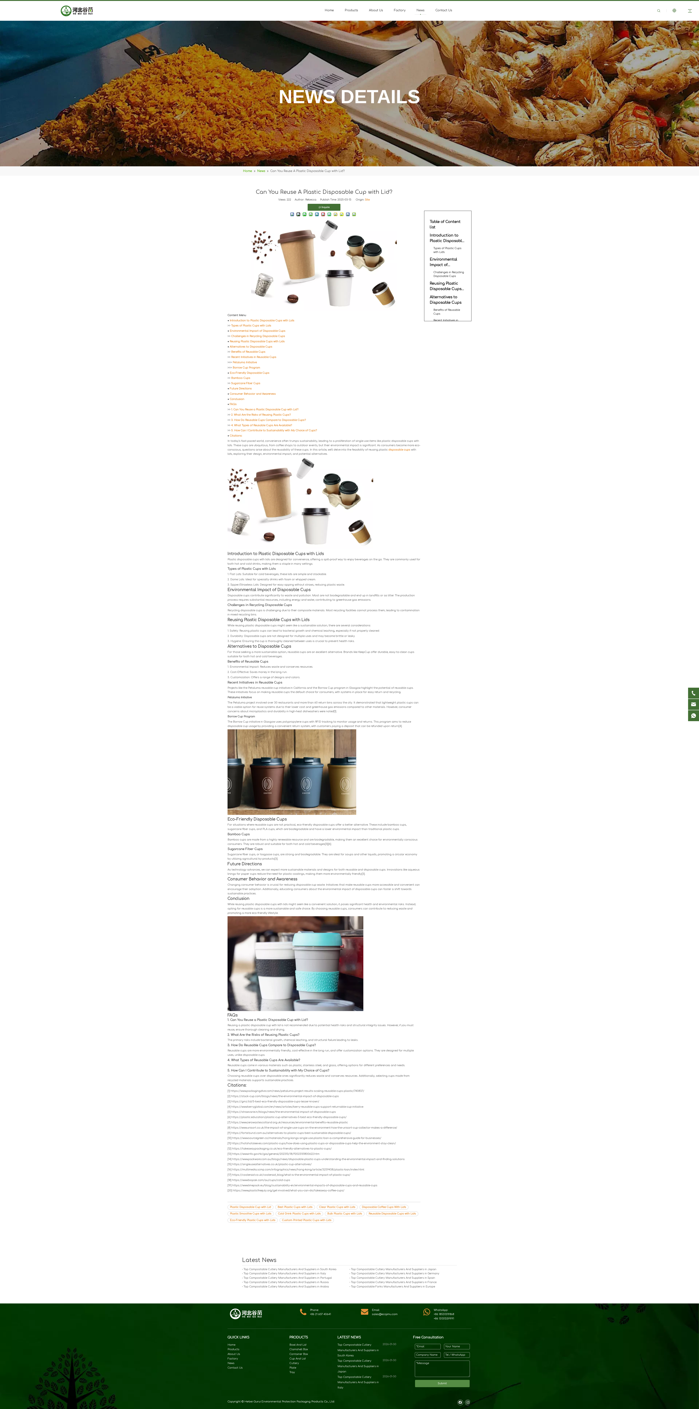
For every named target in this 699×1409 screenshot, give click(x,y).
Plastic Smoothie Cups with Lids (250, 1213)
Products (351, 10)
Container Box (298, 1354)
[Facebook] (460, 1402)
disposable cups (399, 449)
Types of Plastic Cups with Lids (251, 325)
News (420, 10)
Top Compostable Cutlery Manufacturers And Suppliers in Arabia (286, 1286)
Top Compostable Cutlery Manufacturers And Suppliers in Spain (393, 1278)
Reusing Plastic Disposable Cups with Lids (257, 341)
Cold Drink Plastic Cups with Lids (299, 1213)
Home (329, 10)
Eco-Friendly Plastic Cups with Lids (252, 1220)
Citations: (236, 435)
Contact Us (443, 10)
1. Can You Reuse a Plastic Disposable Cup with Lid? (264, 409)
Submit (442, 1383)
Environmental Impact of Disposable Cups (257, 331)
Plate (292, 1367)
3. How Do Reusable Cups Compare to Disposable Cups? (268, 420)
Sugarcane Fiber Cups (245, 383)
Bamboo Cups (240, 378)
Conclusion (237, 399)
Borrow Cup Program (246, 367)
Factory (400, 10)
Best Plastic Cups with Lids (295, 1207)
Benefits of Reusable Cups (248, 351)
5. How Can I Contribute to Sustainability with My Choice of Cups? (274, 430)
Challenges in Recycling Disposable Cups (258, 336)
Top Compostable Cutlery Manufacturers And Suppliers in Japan (393, 1269)
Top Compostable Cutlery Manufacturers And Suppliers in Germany (395, 1273)
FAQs (233, 404)
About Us (376, 10)
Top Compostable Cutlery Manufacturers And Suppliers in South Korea (290, 1269)
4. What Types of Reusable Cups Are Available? (261, 425)
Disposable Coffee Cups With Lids (384, 1207)
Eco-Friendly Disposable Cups (249, 373)
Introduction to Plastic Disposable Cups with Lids (262, 320)
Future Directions (241, 388)
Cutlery (294, 1363)
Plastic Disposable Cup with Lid (250, 1207)
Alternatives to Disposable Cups (251, 346)
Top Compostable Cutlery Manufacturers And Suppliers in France (394, 1282)
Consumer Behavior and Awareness (253, 394)
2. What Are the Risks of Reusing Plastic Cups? (261, 414)
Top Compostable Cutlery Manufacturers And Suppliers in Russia (286, 1282)
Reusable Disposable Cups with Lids (392, 1213)
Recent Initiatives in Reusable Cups (253, 357)
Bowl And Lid (297, 1344)
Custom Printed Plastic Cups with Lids (306, 1220)
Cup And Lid (297, 1358)
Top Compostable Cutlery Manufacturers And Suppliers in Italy (285, 1273)
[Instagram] (468, 1402)
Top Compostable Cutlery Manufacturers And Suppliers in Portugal (288, 1278)
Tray (292, 1372)
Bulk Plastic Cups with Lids (344, 1213)
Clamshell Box (298, 1349)
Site (367, 199)
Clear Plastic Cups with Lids (337, 1207)
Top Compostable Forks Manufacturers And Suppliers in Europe (393, 1286)
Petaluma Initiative (245, 362)
